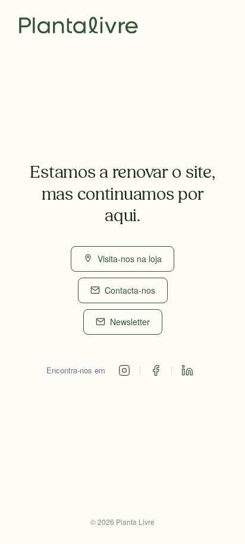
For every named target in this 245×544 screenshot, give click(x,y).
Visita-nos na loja (130, 259)
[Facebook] (156, 370)
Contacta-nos (130, 290)
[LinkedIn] (187, 370)
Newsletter (130, 322)
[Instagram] (124, 370)
